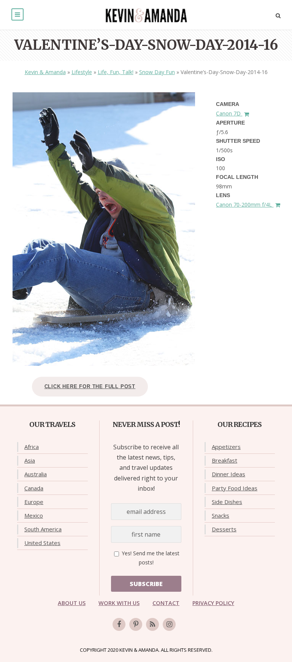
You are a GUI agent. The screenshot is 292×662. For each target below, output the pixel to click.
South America (43, 529)
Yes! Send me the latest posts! (149, 558)
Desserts (224, 529)
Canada (33, 488)
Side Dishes (227, 502)
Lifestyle (81, 72)
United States (42, 543)
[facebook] (119, 624)
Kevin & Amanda (45, 72)
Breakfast (224, 460)
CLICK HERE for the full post (89, 386)
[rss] (152, 624)
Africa (31, 446)
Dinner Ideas (228, 474)
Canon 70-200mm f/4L (244, 204)
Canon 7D (229, 113)
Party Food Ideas (234, 488)
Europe (33, 502)
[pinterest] (135, 624)
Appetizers (226, 446)
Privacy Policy (213, 603)
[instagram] (169, 624)
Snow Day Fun (157, 72)
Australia (35, 474)
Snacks (220, 515)
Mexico (33, 515)
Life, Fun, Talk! (115, 72)
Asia (29, 460)
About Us (72, 603)
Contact (165, 603)
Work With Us (119, 603)
